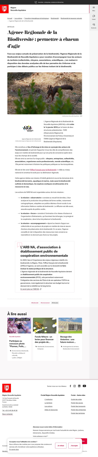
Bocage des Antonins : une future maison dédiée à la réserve (69, 339)
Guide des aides (76, 399)
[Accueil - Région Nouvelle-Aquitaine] (4, 9)
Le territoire (48, 403)
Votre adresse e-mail (40, 436)
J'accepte (75, 446)
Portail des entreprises (78, 410)
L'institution (49, 399)
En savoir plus (14, 449)
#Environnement (45, 303)
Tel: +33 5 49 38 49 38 (9, 410)
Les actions (48, 406)
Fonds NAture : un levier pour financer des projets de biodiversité (44, 339)
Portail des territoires (78, 413)
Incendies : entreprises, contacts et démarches (50, 2)
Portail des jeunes (77, 403)
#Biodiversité (34, 303)
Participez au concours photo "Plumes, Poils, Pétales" (17, 344)
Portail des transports (78, 406)
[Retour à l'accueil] (6, 388)
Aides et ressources (51, 410)
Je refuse (62, 446)
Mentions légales (7, 451)
